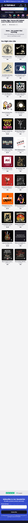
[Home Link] (9, 5)
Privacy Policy (17, 515)
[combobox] (12, 8)
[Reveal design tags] (11, 53)
